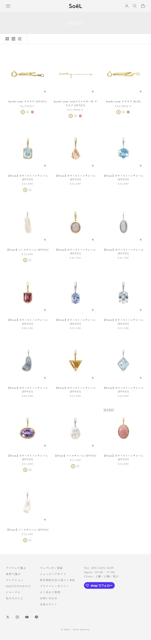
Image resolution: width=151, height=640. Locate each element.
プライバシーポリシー (54, 586)
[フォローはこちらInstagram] (17, 617)
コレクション (15, 580)
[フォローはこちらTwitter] (8, 617)
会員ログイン (48, 604)
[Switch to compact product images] (19, 39)
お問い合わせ (49, 598)
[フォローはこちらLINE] (36, 617)
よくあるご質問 (50, 592)
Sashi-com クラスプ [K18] (123, 101)
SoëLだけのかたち (18, 586)
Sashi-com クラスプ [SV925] (27, 101)
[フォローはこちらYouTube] (27, 617)
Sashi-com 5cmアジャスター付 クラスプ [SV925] (75, 103)
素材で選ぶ (13, 574)
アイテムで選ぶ (16, 568)
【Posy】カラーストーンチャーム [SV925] (27, 177)
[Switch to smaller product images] (13, 39)
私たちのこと (15, 598)
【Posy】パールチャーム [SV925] (27, 249)
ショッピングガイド (53, 574)
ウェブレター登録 (51, 568)
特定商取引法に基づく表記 (57, 580)
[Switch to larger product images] (7, 39)
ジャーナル (13, 592)
